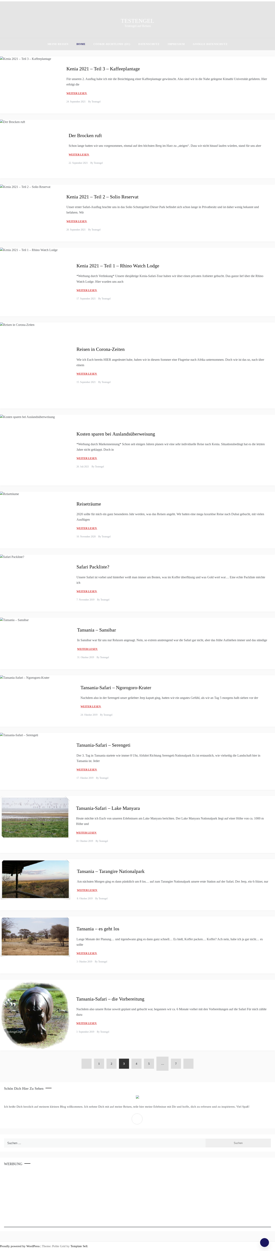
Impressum (176, 44)
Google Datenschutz (210, 44)
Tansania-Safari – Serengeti (103, 745)
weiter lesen (76, 93)
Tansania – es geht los (98, 928)
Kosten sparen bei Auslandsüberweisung (116, 434)
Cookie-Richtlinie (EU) (111, 44)
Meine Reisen (58, 44)
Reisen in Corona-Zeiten (101, 349)
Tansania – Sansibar (96, 630)
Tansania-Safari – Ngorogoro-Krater (116, 687)
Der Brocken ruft (85, 135)
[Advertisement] (125, 1198)
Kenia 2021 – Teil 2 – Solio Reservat (102, 196)
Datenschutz (149, 44)
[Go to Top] (264, 1242)
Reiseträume (89, 504)
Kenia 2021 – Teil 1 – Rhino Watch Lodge (118, 265)
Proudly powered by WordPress (20, 1246)
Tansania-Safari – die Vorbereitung (110, 999)
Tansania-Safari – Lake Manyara (108, 808)
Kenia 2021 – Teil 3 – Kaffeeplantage (103, 68)
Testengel (137, 21)
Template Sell (78, 1246)
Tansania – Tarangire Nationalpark (111, 871)
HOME (81, 44)
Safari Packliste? (93, 566)
